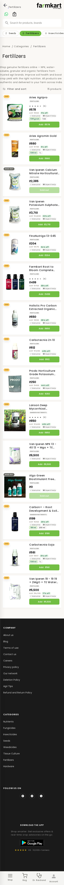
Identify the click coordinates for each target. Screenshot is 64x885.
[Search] (6, 22)
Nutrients (8, 721)
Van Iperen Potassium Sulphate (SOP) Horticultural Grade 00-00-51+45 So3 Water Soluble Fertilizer (43, 203)
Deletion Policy (11, 679)
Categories (21, 46)
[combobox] (32, 23)
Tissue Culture (11, 753)
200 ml (42, 527)
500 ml (33, 153)
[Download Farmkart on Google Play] (32, 842)
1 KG (44, 119)
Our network (10, 673)
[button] (13, 14)
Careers (7, 660)
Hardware (8, 766)
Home (6, 46)
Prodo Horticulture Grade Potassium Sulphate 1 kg (42, 372)
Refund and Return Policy (17, 692)
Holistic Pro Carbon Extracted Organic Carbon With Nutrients (43, 307)
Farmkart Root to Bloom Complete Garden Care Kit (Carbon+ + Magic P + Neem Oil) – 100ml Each (43, 268)
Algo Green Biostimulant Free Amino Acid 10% (41, 477)
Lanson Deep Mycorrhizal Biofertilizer (38, 407)
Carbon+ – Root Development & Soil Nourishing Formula (43, 508)
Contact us (9, 654)
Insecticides (10, 734)
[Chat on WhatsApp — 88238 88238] (6, 14)
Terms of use (11, 647)
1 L (40, 153)
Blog (5, 641)
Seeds (12, 33)
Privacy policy (11, 667)
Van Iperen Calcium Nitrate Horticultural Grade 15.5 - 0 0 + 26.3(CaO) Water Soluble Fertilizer (43, 171)
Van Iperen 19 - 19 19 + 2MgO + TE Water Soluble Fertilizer (43, 580)
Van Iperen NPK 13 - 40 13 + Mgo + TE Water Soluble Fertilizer (42, 445)
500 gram (34, 119)
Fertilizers (32, 33)
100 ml (33, 527)
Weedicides (10, 747)
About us (8, 635)
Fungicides (9, 728)
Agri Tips (8, 686)
